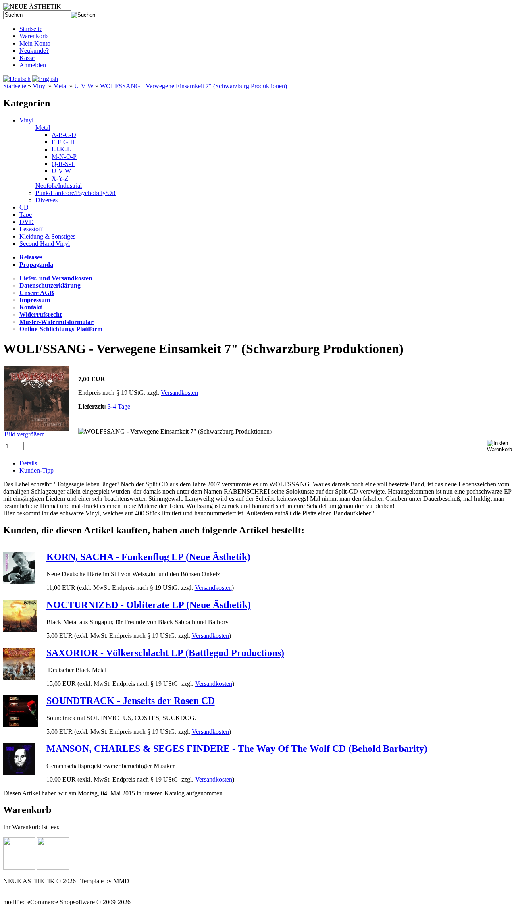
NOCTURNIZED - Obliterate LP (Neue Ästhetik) (148, 605)
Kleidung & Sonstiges (47, 236)
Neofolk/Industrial (58, 185)
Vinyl (40, 86)
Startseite (30, 28)
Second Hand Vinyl (44, 243)
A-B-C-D (64, 134)
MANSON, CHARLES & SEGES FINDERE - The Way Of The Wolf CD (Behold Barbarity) (236, 748)
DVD (26, 221)
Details (28, 463)
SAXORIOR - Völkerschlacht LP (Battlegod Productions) (165, 653)
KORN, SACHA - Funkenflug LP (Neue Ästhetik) (148, 557)
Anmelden (32, 65)
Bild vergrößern (24, 434)
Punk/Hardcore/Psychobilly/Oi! (75, 192)
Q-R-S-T (63, 163)
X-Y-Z (60, 178)
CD (24, 207)
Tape (25, 214)
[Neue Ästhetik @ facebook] (53, 867)
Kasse (27, 57)
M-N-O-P (64, 156)
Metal (60, 86)
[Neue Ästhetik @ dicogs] (19, 867)
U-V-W (84, 86)
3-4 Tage (119, 406)
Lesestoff (31, 229)
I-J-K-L (61, 149)
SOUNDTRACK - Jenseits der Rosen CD (130, 700)
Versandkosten (179, 392)
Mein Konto (34, 43)
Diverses (46, 200)
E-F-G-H (63, 142)
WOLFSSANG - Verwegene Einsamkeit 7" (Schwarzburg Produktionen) (193, 86)
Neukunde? (34, 50)
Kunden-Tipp (36, 470)
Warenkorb (33, 36)
